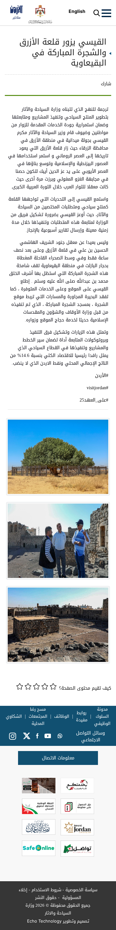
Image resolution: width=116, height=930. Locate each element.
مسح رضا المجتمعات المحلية (38, 716)
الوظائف (61, 716)
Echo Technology (44, 921)
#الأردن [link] (101, 375)
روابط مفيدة (81, 716)
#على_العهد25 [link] (94, 400)
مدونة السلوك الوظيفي (102, 716)
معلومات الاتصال (58, 758)
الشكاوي (14, 716)
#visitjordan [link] (97, 387)
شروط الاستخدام (46, 890)
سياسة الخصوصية (81, 890)
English (77, 11)
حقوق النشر (46, 897)
